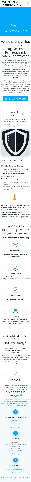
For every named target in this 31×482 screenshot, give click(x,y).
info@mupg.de (17, 454)
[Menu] (28, 3)
